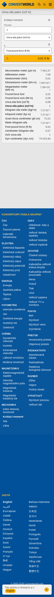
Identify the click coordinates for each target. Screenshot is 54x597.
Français (8, 551)
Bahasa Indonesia (39, 502)
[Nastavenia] (49, 20)
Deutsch (7, 529)
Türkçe (33, 552)
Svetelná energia (12, 318)
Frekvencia (35, 259)
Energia (7, 285)
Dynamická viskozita (9, 340)
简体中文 (34, 566)
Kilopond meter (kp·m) (18, 114)
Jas (5, 314)
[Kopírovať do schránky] (7, 58)
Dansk (6, 524)
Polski (32, 529)
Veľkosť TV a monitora (36, 303)
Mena (32, 279)
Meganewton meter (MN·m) (16, 88)
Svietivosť (8, 327)
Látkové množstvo (13, 357)
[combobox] (25, 37)
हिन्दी (5, 560)
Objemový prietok (39, 344)
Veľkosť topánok (38, 244)
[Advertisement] (27, 174)
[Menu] (50, 4)
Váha (6, 425)
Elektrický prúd (11, 270)
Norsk (32, 525)
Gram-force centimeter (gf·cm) (22, 118)
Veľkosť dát (35, 404)
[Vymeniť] (49, 44)
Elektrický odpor (12, 261)
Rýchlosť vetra (37, 324)
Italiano (33, 506)
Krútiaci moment (13, 416)
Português (35, 534)
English (10, 591)
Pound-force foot (14, 94)
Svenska (34, 547)
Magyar (7, 569)
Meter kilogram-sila (16, 122)
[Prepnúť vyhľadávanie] (39, 4)
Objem (32, 385)
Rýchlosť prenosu (39, 400)
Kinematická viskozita (10, 352)
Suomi (6, 547)
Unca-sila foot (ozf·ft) (17, 102)
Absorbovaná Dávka (36, 356)
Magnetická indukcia (9, 389)
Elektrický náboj (12, 256)
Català (6, 515)
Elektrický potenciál (14, 265)
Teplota (7, 294)
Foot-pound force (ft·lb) (18, 126)
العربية (6, 506)
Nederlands (35, 520)
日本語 (33, 511)
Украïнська (35, 556)
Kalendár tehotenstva (9, 236)
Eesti (6, 542)
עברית (6, 556)
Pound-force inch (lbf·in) (19, 98)
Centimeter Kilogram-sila (19, 130)
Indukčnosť (9, 274)
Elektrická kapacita (13, 247)
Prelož (32, 283)
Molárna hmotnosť (13, 362)
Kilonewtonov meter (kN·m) (21, 82)
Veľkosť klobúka (38, 240)
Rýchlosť (34, 320)
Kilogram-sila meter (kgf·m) (20, 109)
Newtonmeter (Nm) (16, 78)
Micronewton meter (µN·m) (20, 70)
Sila (5, 421)
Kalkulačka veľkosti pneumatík (40, 273)
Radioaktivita (36, 362)
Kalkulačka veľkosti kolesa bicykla (40, 266)
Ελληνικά (8, 533)
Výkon (6, 298)
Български (9, 511)
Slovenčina (35, 543)
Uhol (31, 292)
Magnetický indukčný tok (10, 397)
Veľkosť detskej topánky (38, 234)
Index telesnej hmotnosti (11, 411)
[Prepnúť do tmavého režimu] (44, 4)
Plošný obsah (36, 389)
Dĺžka (32, 380)
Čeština (7, 520)
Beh (31, 315)
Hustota (7, 345)
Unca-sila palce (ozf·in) (19, 105)
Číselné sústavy (38, 255)
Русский (33, 538)
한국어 (33, 516)
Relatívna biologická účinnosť (40, 368)
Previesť (8, 25)
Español (7, 538)
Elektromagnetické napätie (13, 374)
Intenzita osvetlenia (14, 309)
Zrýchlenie (35, 329)
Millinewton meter (15, 74)
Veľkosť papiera (38, 297)
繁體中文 (34, 571)
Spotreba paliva (12, 289)
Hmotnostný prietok (40, 339)
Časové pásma (11, 229)
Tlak (31, 288)
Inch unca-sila (13, 134)
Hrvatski (7, 565)
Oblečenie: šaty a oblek (39, 227)
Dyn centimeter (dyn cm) (19, 138)
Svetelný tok (10, 323)
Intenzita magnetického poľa (14, 382)
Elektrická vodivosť (14, 252)
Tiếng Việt (34, 561)
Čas (5, 225)
